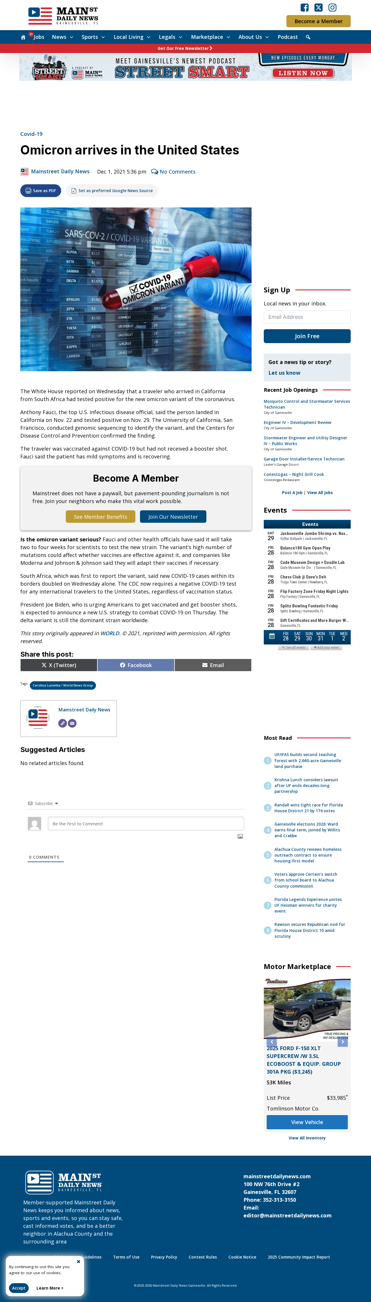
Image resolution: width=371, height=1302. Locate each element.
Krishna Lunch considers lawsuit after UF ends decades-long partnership (306, 785)
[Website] (62, 723)
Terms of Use (126, 1257)
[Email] (72, 723)
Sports (90, 36)
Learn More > (50, 1288)
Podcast (288, 36)
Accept (19, 1288)
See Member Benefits (100, 516)
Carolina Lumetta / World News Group (63, 685)
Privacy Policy (164, 1257)
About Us (250, 36)
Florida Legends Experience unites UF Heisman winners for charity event (308, 905)
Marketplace (207, 36)
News (59, 36)
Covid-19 (31, 133)
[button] (272, 1042)
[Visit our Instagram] (332, 7)
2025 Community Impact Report (299, 1257)
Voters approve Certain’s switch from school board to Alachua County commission (305, 880)
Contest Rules (203, 1257)
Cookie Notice (242, 1257)
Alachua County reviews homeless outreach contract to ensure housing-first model (307, 855)
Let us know (284, 372)
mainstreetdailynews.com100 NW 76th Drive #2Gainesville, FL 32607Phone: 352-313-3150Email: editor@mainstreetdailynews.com (287, 1196)
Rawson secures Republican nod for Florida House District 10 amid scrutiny (309, 930)
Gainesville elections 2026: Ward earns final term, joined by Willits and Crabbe (307, 830)
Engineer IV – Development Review (297, 422)
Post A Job (292, 492)
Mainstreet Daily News (60, 171)
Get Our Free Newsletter (183, 48)
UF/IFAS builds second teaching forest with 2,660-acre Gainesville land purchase (307, 760)
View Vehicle (307, 1122)
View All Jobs (320, 492)
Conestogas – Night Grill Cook (294, 474)
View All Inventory (307, 1138)
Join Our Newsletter (173, 516)
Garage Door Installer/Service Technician (304, 459)
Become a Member (318, 21)
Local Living (128, 36)
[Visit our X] (318, 7)
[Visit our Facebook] (304, 7)
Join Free (307, 336)
